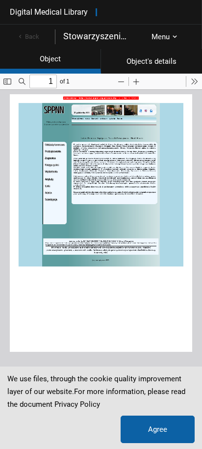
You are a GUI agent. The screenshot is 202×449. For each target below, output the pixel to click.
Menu (161, 36)
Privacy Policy (77, 404)
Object (50, 58)
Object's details (151, 61)
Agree (157, 429)
